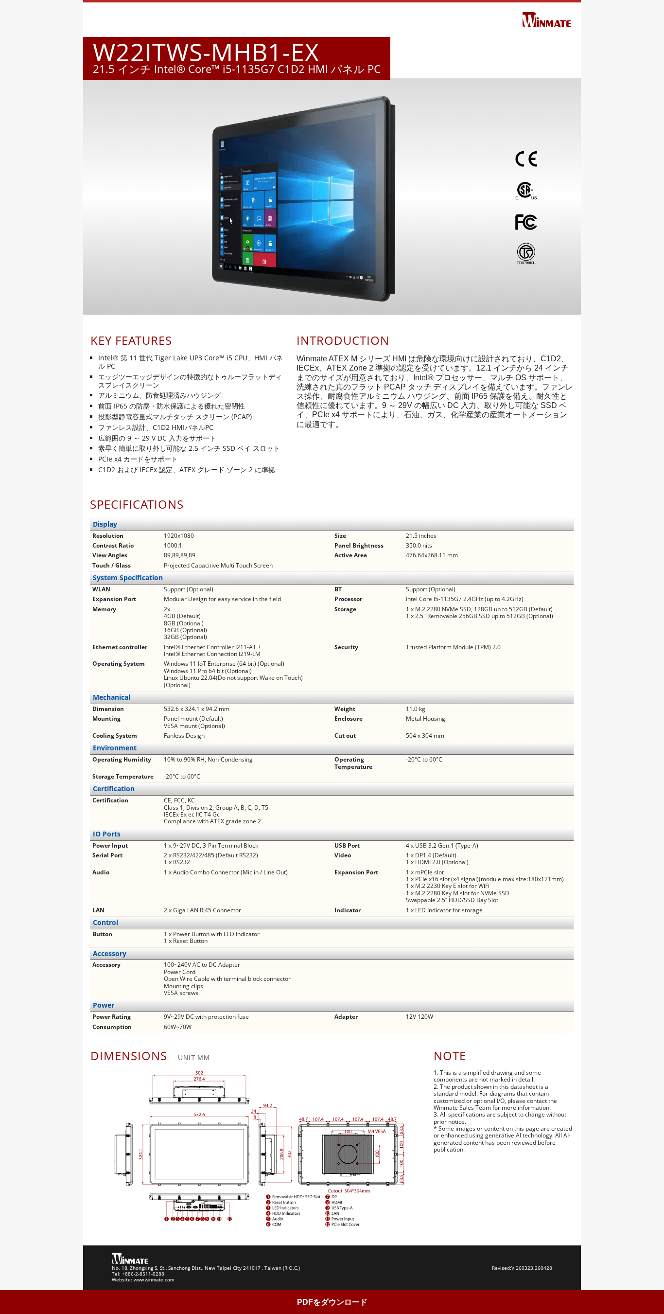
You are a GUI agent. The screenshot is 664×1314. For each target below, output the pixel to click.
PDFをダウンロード (332, 1302)
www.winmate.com (154, 1279)
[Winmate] (547, 19)
